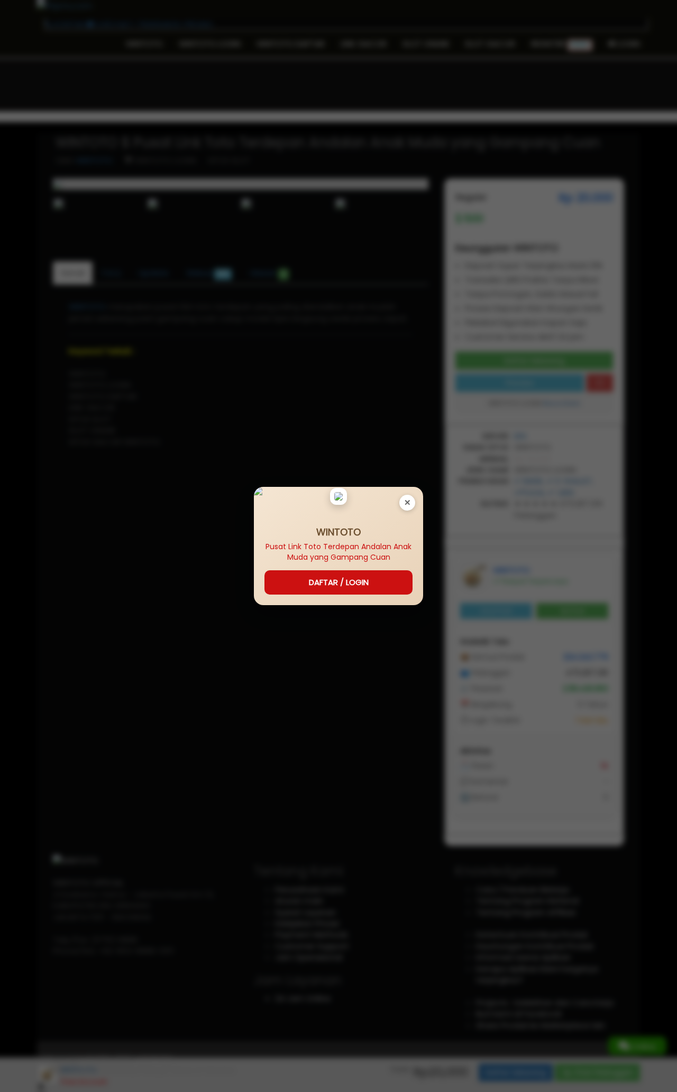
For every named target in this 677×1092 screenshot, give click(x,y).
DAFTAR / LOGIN (339, 582)
